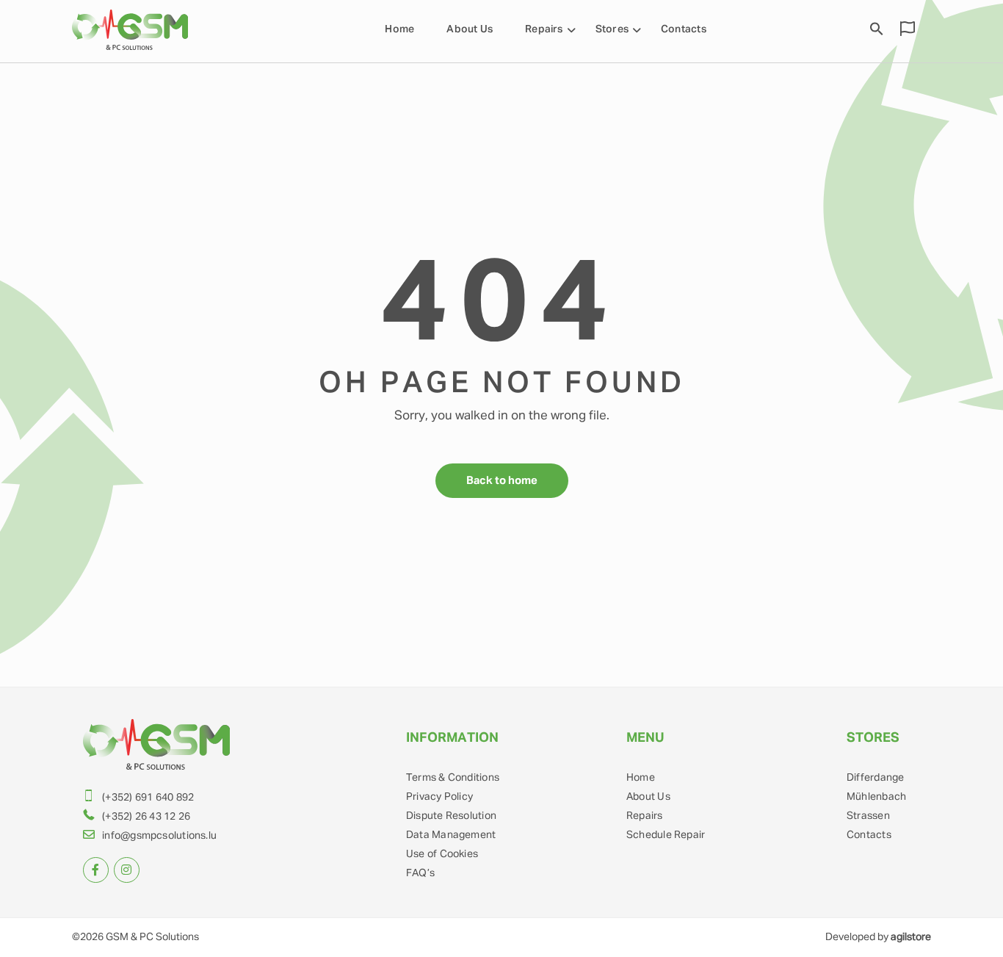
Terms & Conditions (452, 778)
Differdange (875, 778)
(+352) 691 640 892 (148, 797)
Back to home (501, 480)
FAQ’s (420, 873)
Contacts (683, 29)
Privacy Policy (439, 797)
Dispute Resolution (451, 816)
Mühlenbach (876, 797)
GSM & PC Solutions (152, 937)
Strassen (868, 816)
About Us (469, 29)
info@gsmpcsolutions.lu (159, 836)
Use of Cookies (442, 854)
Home (399, 29)
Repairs (544, 29)
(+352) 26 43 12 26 (146, 817)
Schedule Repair (665, 835)
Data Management (451, 835)
